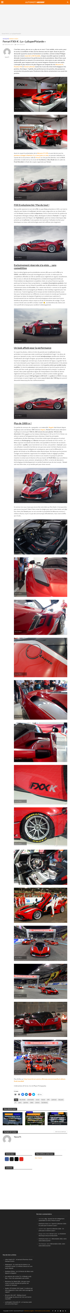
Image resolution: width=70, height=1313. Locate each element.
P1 (15, 1102)
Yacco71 (7, 57)
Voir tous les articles (60, 1131)
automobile (30, 1099)
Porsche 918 (18, 67)
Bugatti (51, 427)
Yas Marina (44, 1102)
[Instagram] (16, 1159)
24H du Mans (8, 1114)
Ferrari (11, 39)
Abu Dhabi (22, 1099)
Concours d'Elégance (33, 1114)
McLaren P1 (59, 64)
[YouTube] (21, 1159)
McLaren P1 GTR (42, 153)
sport (19, 1102)
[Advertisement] (35, 19)
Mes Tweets (38, 1158)
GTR (48, 1099)
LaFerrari (53, 1099)
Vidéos (16, 39)
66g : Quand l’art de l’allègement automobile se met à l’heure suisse (51, 1219)
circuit (37, 1099)
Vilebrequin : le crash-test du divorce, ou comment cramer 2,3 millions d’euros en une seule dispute (18, 1266)
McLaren (61, 1099)
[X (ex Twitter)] (12, 1159)
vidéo (31, 1102)
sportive (26, 1102)
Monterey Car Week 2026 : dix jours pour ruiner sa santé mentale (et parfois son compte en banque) (35, 1119)
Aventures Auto (43, 1223)
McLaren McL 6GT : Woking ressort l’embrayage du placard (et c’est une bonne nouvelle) (18, 1297)
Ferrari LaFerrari (29, 67)
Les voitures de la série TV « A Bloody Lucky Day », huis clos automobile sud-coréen (18, 1277)
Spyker (61, 1113)
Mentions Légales (29, 1311)
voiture (37, 1102)
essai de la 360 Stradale (32, 56)
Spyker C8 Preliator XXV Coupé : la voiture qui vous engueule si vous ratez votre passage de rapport (57, 1118)
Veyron (43, 430)
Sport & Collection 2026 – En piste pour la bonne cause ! (53, 1224)
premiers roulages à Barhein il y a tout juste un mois (31, 155)
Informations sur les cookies (42, 1311)
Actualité (6, 39)
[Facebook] (7, 1159)
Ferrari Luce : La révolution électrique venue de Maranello (52, 1234)
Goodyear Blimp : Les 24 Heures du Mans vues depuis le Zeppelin (12, 1118)
